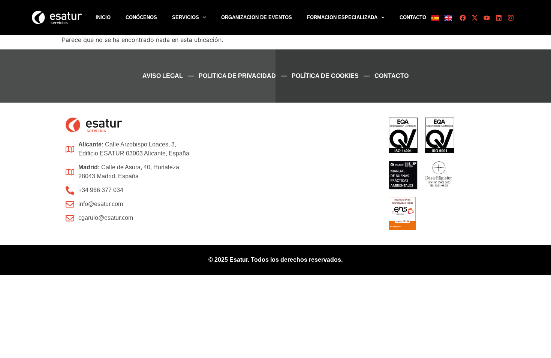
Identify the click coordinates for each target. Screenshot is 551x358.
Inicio (103, 17)
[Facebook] (463, 18)
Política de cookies (325, 76)
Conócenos (141, 17)
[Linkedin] (499, 18)
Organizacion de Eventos (256, 17)
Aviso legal (162, 76)
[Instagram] (511, 18)
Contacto (413, 17)
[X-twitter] (475, 18)
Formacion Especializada (342, 17)
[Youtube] (487, 18)
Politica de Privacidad (237, 76)
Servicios (185, 17)
